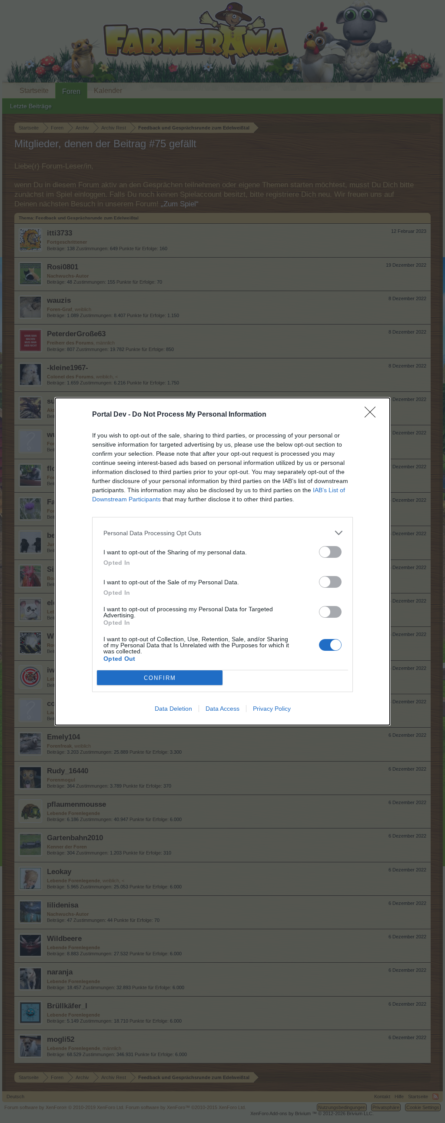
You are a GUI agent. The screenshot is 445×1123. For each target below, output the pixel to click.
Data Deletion (173, 708)
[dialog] (222, 561)
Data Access (222, 708)
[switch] (330, 552)
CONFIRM (160, 678)
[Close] (373, 415)
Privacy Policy (272, 708)
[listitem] (222, 532)
